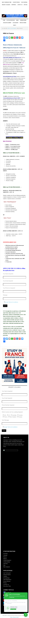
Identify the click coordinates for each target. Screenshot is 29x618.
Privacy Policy (16, 602)
